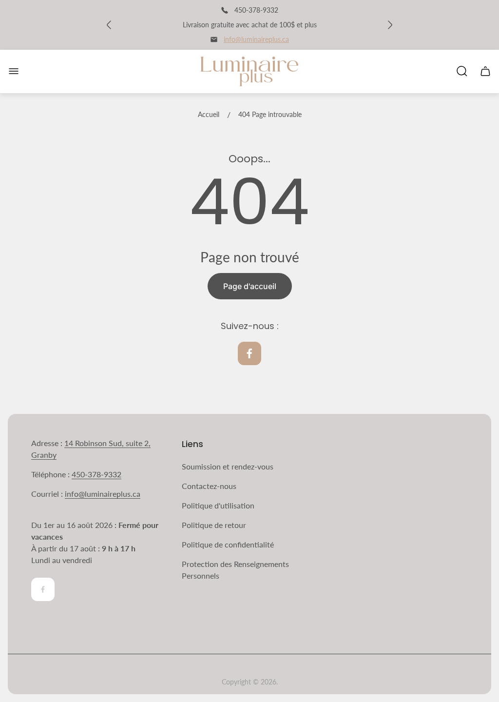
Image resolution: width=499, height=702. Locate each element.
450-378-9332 (96, 474)
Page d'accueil (249, 286)
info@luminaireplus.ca (256, 39)
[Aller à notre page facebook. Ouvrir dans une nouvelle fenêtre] (249, 353)
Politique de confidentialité (228, 544)
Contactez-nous (209, 485)
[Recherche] (462, 71)
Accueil (208, 114)
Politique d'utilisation (218, 505)
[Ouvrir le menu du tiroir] (13, 71)
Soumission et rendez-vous (227, 466)
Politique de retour (214, 524)
